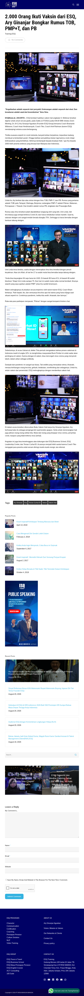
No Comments (17, 40)
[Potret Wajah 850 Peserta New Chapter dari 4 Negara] (23, 780)
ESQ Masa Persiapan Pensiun (18, 965)
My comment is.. (11, 811)
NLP (8, 940)
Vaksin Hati (52, 502)
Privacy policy (49, 943)
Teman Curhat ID (35, 502)
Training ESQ (10, 34)
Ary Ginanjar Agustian (52, 923)
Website (8, 867)
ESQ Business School (15, 962)
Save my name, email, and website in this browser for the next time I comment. (37, 880)
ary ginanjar (18, 502)
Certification (11, 929)
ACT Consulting (13, 971)
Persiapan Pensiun (14, 935)
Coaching (10, 932)
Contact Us (48, 938)
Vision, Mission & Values (53, 928)
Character (10, 923)
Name (7, 845)
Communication (13, 926)
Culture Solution (13, 937)
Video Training (12, 943)
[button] (78, 5)
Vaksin (44, 502)
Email (7, 856)
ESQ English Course (15, 968)
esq (25, 502)
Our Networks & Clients (53, 933)
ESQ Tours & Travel (14, 959)
